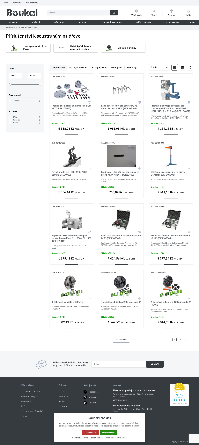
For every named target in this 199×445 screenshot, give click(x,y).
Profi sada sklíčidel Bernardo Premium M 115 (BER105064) (170, 237)
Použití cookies (96, 438)
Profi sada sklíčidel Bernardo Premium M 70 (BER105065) (71, 107)
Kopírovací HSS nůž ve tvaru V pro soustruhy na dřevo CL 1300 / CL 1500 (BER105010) (71, 238)
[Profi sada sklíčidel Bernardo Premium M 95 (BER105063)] (121, 219)
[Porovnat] (90, 102)
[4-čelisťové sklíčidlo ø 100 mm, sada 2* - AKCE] (171, 286)
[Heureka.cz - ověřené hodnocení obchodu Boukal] (179, 405)
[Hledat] (114, 12)
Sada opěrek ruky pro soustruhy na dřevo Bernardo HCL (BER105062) (119, 107)
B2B (23, 406)
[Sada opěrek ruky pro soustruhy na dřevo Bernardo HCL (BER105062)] (121, 90)
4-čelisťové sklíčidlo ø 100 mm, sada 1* (121, 302)
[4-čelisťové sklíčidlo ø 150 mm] (72, 286)
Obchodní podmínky (30, 392)
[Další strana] (191, 340)
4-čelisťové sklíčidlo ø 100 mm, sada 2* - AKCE (171, 303)
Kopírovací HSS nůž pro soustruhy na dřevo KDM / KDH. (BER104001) (120, 173)
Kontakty (17, 3)
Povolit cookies (108, 432)
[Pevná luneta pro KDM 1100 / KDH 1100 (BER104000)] (72, 156)
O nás (5, 3)
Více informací (120, 400)
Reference (63, 396)
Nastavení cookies (80, 438)
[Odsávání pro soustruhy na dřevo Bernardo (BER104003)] (171, 156)
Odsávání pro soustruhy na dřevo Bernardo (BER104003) (168, 173)
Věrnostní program (29, 396)
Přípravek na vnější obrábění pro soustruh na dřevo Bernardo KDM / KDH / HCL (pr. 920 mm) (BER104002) (170, 108)
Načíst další (121, 340)
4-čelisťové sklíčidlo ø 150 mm (67, 302)
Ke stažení (26, 401)
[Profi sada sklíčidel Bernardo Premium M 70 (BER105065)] (72, 90)
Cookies (24, 416)
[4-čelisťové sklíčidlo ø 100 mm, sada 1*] (121, 286)
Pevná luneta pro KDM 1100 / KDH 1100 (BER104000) (70, 173)
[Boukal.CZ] (22, 12)
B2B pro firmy (31, 3)
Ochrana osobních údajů (32, 411)
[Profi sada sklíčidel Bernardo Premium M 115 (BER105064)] (171, 219)
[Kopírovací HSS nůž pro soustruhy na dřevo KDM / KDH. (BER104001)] (121, 156)
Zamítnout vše (90, 432)
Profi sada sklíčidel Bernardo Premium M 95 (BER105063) (121, 237)
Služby (62, 401)
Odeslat (155, 364)
